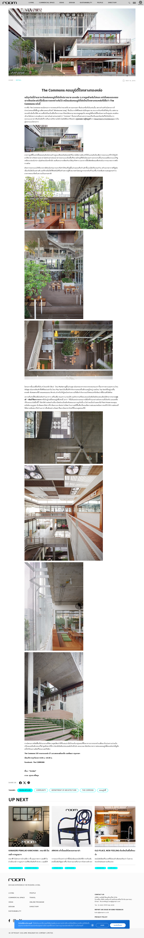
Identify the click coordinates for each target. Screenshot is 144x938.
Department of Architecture (104, 119)
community (41, 790)
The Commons (88, 790)
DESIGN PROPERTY (15, 868)
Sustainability (86, 3)
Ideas (61, 3)
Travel (33, 897)
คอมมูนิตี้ (102, 790)
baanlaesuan (25, 790)
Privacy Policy (101, 917)
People (100, 3)
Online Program (37, 902)
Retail (18, 80)
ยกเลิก (102, 925)
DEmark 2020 (57, 868)
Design (72, 3)
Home (11, 80)
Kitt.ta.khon (70, 868)
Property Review (31, 868)
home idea (112, 868)
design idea (100, 868)
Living (31, 3)
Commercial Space (46, 3)
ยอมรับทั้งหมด (118, 925)
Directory (112, 3)
